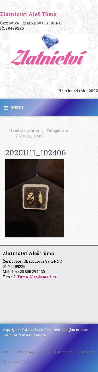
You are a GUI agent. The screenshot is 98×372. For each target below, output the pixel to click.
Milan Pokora (34, 335)
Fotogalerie (57, 130)
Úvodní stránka (24, 130)
